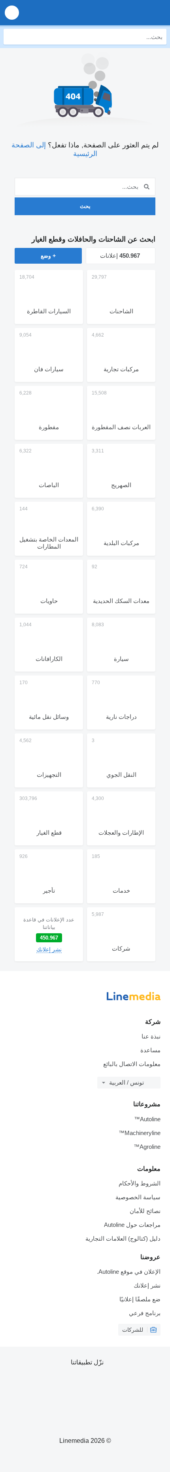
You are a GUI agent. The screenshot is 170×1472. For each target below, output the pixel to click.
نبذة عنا (151, 1036)
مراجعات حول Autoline (132, 1224)
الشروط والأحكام (140, 1183)
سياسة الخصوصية (138, 1197)
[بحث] (11, 37)
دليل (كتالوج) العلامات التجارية (123, 1238)
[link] (49, 934)
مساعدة (150, 1050)
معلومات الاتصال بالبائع (132, 1064)
